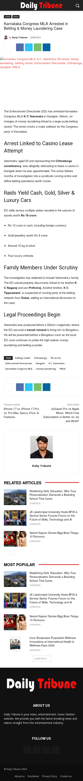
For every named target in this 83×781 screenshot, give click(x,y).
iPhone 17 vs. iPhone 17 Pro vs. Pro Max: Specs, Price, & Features (21, 413)
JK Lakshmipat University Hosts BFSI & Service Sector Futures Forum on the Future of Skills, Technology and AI (53, 515)
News (16, 16)
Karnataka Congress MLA (18, 368)
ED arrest (56, 357)
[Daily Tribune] (6, 37)
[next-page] (12, 552)
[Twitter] (29, 47)
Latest (7, 16)
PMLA (62, 368)
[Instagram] (46, 750)
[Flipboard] (27, 750)
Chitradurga (40, 357)
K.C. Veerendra (56, 363)
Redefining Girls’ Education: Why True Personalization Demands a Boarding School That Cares (53, 494)
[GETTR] (37, 750)
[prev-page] (6, 552)
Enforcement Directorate (18, 363)
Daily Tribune (19, 37)
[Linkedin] (46, 47)
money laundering (46, 368)
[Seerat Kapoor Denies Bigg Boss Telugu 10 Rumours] (15, 539)
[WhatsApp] (38, 47)
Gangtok (40, 363)
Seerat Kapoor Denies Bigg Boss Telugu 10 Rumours (54, 534)
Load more (40, 658)
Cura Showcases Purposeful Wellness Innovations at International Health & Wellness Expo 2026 (53, 641)
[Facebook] (20, 47)
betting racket (22, 357)
